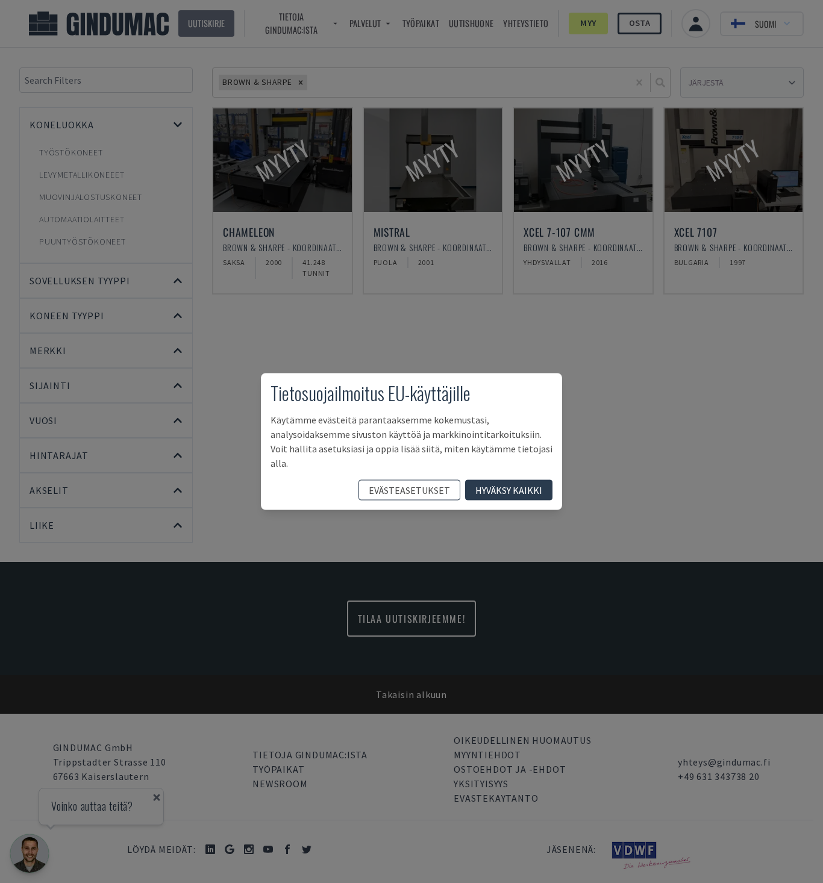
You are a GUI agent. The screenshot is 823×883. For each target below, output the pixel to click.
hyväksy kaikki (508, 490)
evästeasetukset (409, 490)
